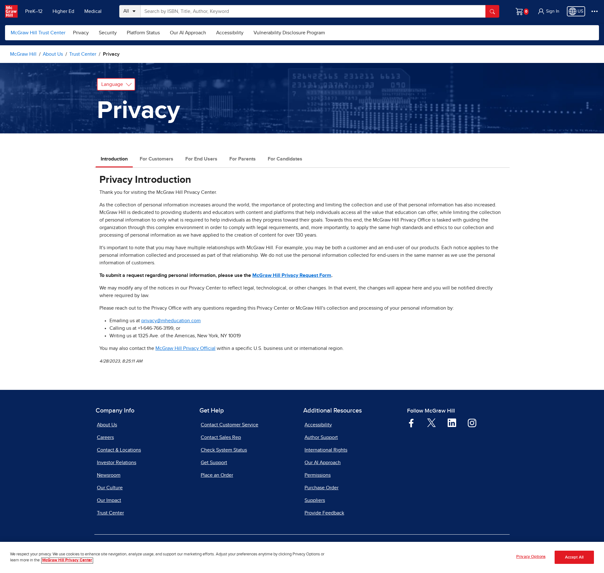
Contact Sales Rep (221, 437)
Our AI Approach (188, 32)
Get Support (214, 462)
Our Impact (109, 500)
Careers (105, 437)
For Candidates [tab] (285, 158)
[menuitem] (80, 32)
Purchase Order (321, 487)
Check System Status (224, 449)
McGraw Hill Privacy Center (67, 561)
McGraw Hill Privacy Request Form (291, 275)
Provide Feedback (324, 512)
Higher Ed (63, 11)
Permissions (318, 475)
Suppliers (315, 500)
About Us (107, 424)
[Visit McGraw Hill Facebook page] (411, 422)
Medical (93, 11)
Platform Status (143, 32)
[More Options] (594, 11)
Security (108, 32)
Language (112, 84)
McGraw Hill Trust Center (38, 32)
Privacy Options (530, 557)
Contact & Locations (119, 449)
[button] (548, 11)
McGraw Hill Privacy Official (185, 348)
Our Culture (110, 487)
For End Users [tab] (201, 158)
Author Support (321, 437)
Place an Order (217, 475)
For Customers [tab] (156, 158)
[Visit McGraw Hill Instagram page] (472, 422)
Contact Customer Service (229, 424)
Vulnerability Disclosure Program (289, 32)
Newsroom (108, 475)
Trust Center (110, 512)
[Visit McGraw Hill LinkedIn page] (452, 422)
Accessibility (229, 32)
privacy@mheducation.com (171, 320)
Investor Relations (116, 462)
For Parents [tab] (242, 158)
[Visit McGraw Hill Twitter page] (431, 422)
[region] (302, 557)
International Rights (326, 449)
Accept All (574, 557)
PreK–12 (33, 11)
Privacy (81, 32)
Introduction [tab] (114, 158)
